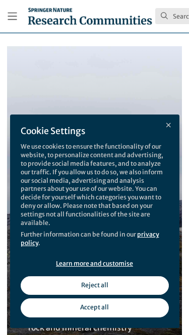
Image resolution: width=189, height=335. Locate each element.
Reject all (94, 285)
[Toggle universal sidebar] (12, 16)
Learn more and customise (94, 263)
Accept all (94, 307)
